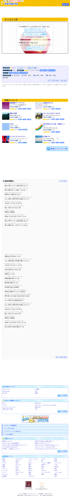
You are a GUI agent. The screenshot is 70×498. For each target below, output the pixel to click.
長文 (17, 463)
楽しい (30, 463)
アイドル (5, 470)
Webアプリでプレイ (35, 48)
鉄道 (55, 461)
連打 (30, 464)
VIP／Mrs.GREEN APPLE (51, 113)
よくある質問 (8, 434)
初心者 (56, 466)
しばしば (31, 476)
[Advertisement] (35, 12)
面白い (30, 468)
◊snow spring (5, 391)
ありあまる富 (23, 73)
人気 (17, 474)
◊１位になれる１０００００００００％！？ (47, 449)
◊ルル (4, 403)
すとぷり (5, 474)
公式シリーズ (19, 472)
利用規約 (41, 493)
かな (45, 70)
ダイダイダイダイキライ (18, 136)
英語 (42, 474)
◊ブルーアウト (6, 389)
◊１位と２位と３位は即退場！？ (11, 443)
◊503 (36, 409)
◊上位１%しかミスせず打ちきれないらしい (47, 445)
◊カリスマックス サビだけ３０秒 (45, 447)
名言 (55, 476)
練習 (55, 474)
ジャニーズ (57, 463)
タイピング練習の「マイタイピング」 (27, 493)
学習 (55, 470)
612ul (13, 67)
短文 (42, 466)
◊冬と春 (4, 393)
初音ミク (44, 464)
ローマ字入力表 (9, 428)
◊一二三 (4, 405)
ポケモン (44, 470)
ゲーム (4, 463)
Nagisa (12, 124)
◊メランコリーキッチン (9, 407)
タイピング (19, 459)
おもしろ (18, 464)
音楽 (4, 461)
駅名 (4, 464)
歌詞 (41, 70)
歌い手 (30, 470)
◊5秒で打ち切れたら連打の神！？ (44, 441)
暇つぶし (18, 470)
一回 (55, 464)
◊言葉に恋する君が (7, 409)
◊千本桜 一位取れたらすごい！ (11, 449)
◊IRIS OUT (38, 403)
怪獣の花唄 (13, 113)
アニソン (5, 468)
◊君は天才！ (38, 407)
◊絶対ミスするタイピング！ (43, 443)
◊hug (36, 391)
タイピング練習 (45, 463)
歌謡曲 (4, 476)
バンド (4, 472)
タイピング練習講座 (10, 425)
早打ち (17, 461)
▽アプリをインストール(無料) (35, 34)
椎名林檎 (16, 73)
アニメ (30, 461)
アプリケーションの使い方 (12, 431)
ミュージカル (58, 472)
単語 (30, 472)
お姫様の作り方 (48, 103)
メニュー (65, 4)
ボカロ (43, 459)
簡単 (55, 459)
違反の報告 (64, 80)
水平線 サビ (46, 136)
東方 (55, 468)
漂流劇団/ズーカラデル (17, 103)
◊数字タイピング (7, 441)
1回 (42, 468)
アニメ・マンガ (33, 459)
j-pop (10, 73)
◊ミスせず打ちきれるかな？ (10, 447)
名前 (30, 474)
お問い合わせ (48, 493)
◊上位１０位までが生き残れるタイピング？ (14, 445)
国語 (30, 466)
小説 (17, 468)
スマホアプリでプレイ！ (36, 30)
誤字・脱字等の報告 (53, 80)
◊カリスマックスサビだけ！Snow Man (45, 405)
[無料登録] (35, 419)
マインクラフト (45, 472)
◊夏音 (36, 393)
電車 (4, 466)
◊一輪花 (37, 389)
